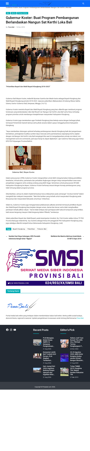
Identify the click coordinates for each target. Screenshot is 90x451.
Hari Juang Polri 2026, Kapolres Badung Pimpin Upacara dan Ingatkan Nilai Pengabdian (49, 370)
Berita (14, 13)
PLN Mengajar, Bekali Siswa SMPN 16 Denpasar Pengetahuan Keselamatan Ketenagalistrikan (49, 342)
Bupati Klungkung (19, 229)
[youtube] (14, 329)
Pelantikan (31, 229)
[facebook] (7, 329)
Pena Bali (11, 27)
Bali (8, 13)
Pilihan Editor (22, 13)
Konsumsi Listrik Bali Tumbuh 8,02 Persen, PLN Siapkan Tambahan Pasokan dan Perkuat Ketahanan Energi (49, 356)
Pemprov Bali (41, 229)
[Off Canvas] (7, 3)
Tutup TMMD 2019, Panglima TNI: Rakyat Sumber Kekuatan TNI (76, 370)
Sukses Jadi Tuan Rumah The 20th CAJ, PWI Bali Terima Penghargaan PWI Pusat (77, 342)
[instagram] (11, 329)
